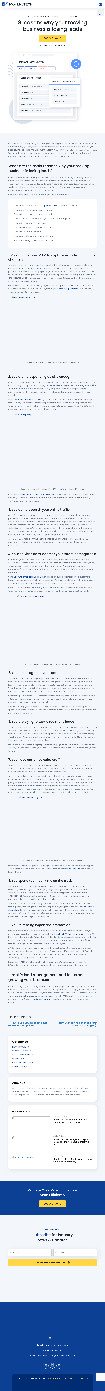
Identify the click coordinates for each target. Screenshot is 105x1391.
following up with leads (69, 288)
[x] (59, 1366)
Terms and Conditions (78, 1378)
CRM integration (21, 1050)
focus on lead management (37, 999)
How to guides (20, 1046)
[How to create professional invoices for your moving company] (23, 1157)
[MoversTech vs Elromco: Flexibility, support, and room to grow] (31, 1123)
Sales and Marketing (23, 1054)
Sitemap (51, 1378)
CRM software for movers (30, 399)
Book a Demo (51, 38)
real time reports (72, 868)
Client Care (18, 1058)
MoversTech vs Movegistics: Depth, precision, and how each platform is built (71, 1142)
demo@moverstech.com (56, 1345)
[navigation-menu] (100, 4)
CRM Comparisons (22, 1066)
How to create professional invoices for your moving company (72, 1160)
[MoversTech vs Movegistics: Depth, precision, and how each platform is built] (31, 1143)
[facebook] (46, 1366)
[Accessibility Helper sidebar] (100, 12)
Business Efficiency (22, 1062)
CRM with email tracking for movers (30, 576)
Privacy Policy (62, 1378)
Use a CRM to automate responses (38, 494)
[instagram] (52, 1366)
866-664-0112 (56, 1350)
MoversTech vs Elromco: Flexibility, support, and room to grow (70, 1120)
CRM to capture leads (45, 205)
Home (30, 17)
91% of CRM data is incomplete (72, 933)
